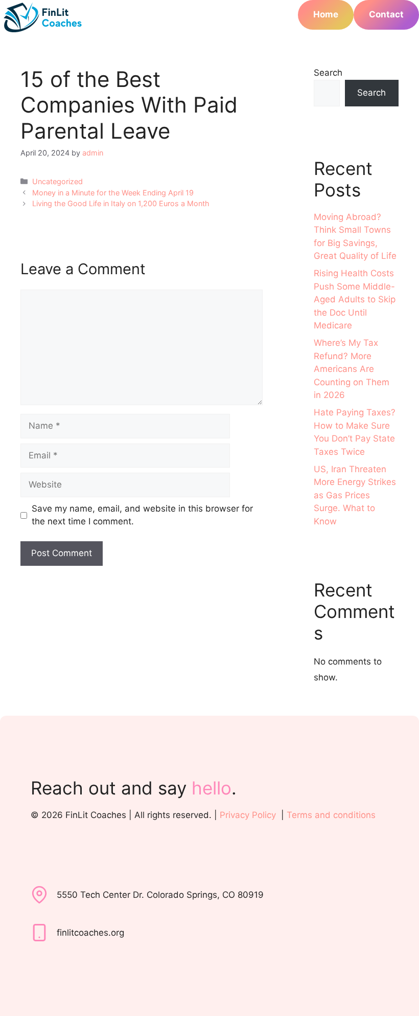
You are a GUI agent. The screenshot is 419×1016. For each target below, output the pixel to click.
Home (325, 14)
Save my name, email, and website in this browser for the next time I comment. (142, 515)
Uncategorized (57, 181)
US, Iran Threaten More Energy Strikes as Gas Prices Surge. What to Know (355, 495)
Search (328, 73)
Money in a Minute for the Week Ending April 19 (113, 192)
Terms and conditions (331, 815)
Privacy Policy (248, 815)
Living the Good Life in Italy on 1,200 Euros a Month (121, 203)
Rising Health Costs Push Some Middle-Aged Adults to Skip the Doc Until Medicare (354, 299)
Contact (386, 14)
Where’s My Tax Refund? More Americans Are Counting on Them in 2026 (351, 369)
